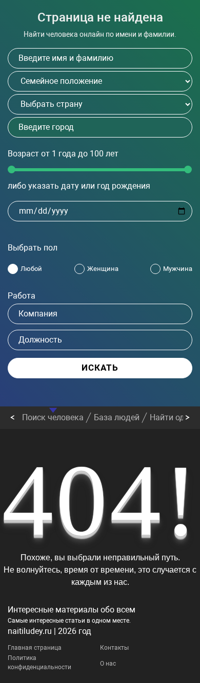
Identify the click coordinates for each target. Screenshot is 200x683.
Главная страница (35, 647)
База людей (116, 417)
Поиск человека (53, 417)
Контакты (114, 647)
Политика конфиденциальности (39, 662)
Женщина (102, 268)
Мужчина (177, 268)
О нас (108, 663)
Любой (31, 268)
